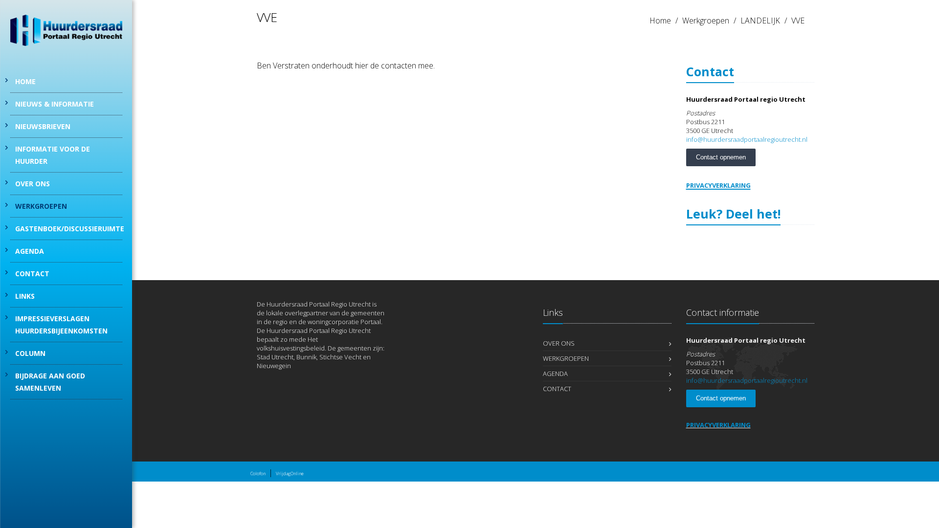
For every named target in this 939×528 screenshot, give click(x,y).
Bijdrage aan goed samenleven (50, 382)
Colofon (258, 473)
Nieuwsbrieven (42, 126)
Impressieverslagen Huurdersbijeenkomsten (61, 324)
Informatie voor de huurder (52, 155)
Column (30, 353)
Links (25, 296)
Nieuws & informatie (54, 104)
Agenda (29, 251)
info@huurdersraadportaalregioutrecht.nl (746, 139)
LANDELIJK (760, 20)
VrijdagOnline (290, 473)
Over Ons (32, 183)
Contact (32, 273)
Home (25, 81)
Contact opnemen (721, 157)
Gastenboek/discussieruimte (68, 228)
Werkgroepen (41, 206)
